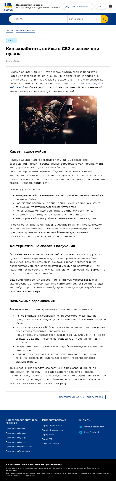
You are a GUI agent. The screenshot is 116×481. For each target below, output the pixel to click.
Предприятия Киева (15, 429)
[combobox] (84, 19)
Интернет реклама (54, 420)
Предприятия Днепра (16, 438)
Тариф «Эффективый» (52, 426)
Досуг (11, 40)
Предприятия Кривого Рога (19, 447)
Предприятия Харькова (17, 433)
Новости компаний (25, 31)
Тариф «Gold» (48, 435)
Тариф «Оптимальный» (53, 430)
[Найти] (104, 19)
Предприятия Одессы (16, 442)
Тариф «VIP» (47, 439)
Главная (9, 31)
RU (101, 6)
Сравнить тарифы (50, 444)
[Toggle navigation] (110, 6)
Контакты (84, 420)
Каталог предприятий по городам (22, 421)
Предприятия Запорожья (18, 451)
